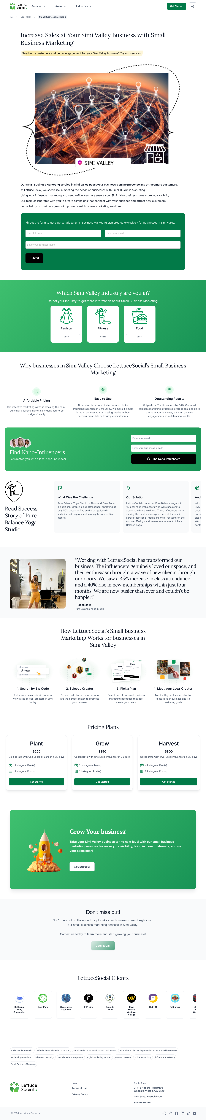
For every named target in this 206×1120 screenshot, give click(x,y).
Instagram (170, 1113)
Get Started (176, 6)
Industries (82, 6)
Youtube (194, 1113)
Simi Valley (26, 17)
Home (12, 17)
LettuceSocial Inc (32, 1113)
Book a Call (103, 945)
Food (139, 328)
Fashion (66, 328)
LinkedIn (182, 1113)
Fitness (103, 328)
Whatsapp (164, 1113)
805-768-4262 (142, 1102)
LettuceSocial (17, 4)
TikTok (188, 1113)
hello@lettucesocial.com (148, 1096)
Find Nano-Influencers (166, 459)
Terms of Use (79, 1088)
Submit (34, 258)
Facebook (176, 1113)
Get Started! (82, 866)
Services (36, 6)
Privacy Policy (80, 1094)
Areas (58, 6)
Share (194, 5)
